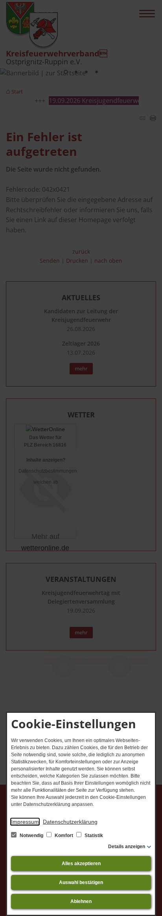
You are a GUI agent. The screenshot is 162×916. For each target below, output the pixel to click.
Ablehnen (81, 901)
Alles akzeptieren (81, 863)
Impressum (25, 822)
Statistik (93, 835)
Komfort (63, 835)
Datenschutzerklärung (70, 822)
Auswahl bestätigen (81, 882)
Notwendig (31, 835)
